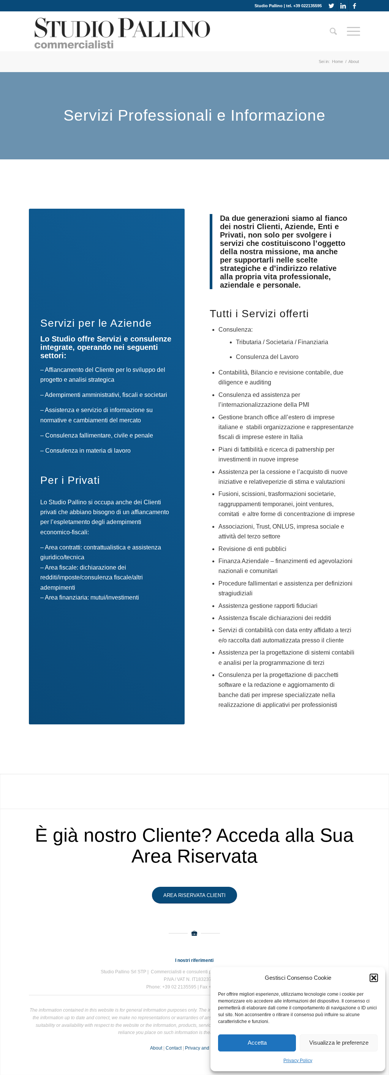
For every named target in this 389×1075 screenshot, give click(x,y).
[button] (374, 978)
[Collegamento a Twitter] (331, 5)
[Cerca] (333, 31)
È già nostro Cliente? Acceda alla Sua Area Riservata (194, 846)
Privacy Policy (297, 1060)
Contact (174, 1048)
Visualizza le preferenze (338, 1042)
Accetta (257, 1042)
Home (337, 61)
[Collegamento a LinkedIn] (342, 5)
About (156, 1048)
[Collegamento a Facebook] (354, 5)
